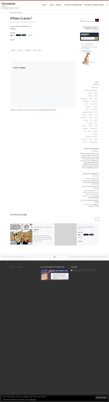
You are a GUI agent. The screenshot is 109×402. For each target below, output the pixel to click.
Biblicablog (84, 98)
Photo (96, 123)
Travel (96, 139)
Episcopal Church (87, 112)
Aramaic (90, 95)
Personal (89, 123)
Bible (96, 95)
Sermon (95, 134)
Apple (96, 93)
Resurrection (94, 128)
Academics (94, 87)
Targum (85, 139)
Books (96, 98)
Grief (96, 114)
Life (91, 120)
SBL (90, 131)
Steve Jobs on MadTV (85, 227)
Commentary (94, 104)
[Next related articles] (97, 219)
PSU (96, 125)
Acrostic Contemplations (91, 90)
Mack (96, 120)
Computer (88, 106)
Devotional (95, 109)
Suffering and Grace (92, 136)
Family (84, 114)
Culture (95, 106)
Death (87, 109)
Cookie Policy (33, 399)
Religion (85, 128)
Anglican (89, 93)
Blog (90, 98)
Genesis (90, 114)
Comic (86, 104)
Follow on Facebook (16, 267)
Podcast (84, 125)
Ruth (85, 131)
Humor (91, 117)
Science (95, 131)
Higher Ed (84, 117)
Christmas (95, 101)
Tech (90, 139)
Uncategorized (93, 142)
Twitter (85, 142)
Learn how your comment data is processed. (43, 110)
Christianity (86, 101)
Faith (96, 112)
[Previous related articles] (93, 219)
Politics (91, 125)
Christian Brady (16, 22)
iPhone (86, 120)
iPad (96, 117)
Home (11, 12)
